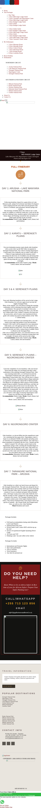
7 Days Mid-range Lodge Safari (18, 37)
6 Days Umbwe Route (15, 48)
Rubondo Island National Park (18, 89)
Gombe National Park (15, 92)
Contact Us (7, 97)
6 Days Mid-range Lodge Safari (18, 32)
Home (6, 10)
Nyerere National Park (15, 87)
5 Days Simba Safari (15, 29)
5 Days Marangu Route (16, 44)
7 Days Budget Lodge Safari (17, 36)
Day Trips (12, 15)
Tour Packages (8, 12)
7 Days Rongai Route (15, 51)
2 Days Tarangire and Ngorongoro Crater (21, 18)
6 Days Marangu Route (16, 46)
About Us (7, 95)
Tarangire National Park (16, 70)
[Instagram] (8, 743)
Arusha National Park (15, 67)
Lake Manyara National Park (17, 68)
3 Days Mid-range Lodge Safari (18, 20)
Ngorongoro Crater (14, 72)
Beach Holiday (8, 56)
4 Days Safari (13, 23)
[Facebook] (4, 743)
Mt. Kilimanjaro (8, 42)
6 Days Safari (13, 34)
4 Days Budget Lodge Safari (17, 22)
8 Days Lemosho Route (16, 53)
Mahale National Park (15, 91)
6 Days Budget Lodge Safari (17, 30)
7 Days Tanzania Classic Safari (18, 39)
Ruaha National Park (15, 85)
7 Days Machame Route (16, 49)
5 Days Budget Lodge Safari (17, 25)
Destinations (7, 57)
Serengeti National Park (16, 73)
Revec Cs (23, 788)
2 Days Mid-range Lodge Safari (18, 17)
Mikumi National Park (15, 84)
